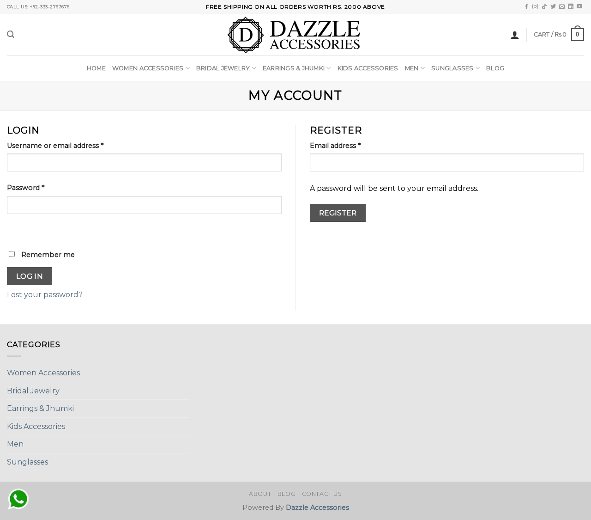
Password (25, 188)
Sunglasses (452, 68)
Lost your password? (45, 294)
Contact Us (322, 493)
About (260, 493)
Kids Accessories (368, 68)
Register (338, 212)
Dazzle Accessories (317, 507)
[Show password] (16, 230)
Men (412, 68)
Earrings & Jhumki (294, 68)
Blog (495, 68)
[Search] (10, 34)
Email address (335, 145)
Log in (29, 276)
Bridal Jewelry (223, 68)
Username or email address (55, 145)
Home (96, 68)
